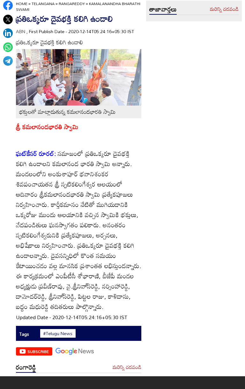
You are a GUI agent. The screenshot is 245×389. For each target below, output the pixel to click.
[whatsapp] (8, 47)
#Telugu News (57, 333)
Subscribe (38, 351)
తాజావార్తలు (163, 9)
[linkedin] (8, 33)
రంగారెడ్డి (26, 367)
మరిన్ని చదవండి (127, 367)
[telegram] (8, 61)
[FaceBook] (8, 5)
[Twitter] (8, 19)
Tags (24, 334)
